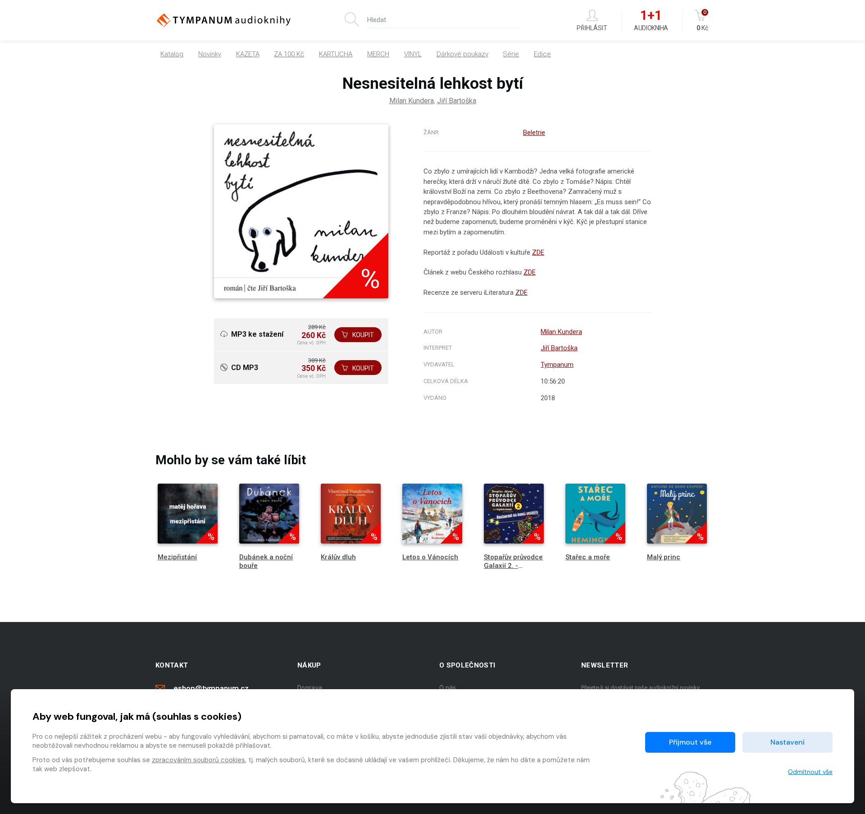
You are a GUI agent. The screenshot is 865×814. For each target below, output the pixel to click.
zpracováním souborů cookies (198, 759)
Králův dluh (338, 557)
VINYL (413, 54)
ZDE (538, 252)
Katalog (171, 54)
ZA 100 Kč (289, 54)
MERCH (378, 54)
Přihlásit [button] (592, 27)
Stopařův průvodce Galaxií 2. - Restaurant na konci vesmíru (513, 570)
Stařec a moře (587, 557)
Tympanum (557, 365)
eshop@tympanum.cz (211, 688)
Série (511, 54)
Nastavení (787, 742)
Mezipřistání (177, 557)
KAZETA (248, 54)
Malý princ (663, 557)
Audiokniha (651, 20)
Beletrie (534, 132)
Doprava (309, 687)
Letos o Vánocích (430, 557)
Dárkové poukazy (462, 54)
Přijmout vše (690, 742)
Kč (702, 20)
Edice (542, 54)
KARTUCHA (335, 54)
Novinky (209, 54)
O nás (447, 687)
